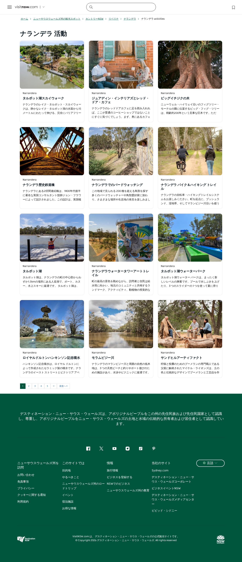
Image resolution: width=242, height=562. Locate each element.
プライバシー (25, 488)
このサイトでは (73, 463)
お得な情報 (69, 508)
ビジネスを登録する (119, 477)
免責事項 (23, 481)
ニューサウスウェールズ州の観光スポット (56, 19)
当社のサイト (161, 463)
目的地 (66, 470)
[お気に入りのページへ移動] (233, 7)
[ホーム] (26, 7)
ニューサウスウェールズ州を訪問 (38, 465)
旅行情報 (112, 470)
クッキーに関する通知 (31, 494)
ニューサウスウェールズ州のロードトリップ (83, 486)
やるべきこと (70, 477)
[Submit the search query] (91, 7)
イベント (68, 495)
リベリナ (114, 19)
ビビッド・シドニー (164, 510)
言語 (210, 463)
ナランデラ (130, 19)
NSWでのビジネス (118, 483)
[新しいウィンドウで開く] (52, 65)
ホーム (24, 19)
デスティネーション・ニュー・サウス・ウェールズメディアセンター (173, 500)
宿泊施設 (68, 501)
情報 (110, 463)
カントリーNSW (94, 19)
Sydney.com (160, 470)
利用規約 (23, 501)
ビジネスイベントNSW (166, 488)
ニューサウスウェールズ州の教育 (128, 490)
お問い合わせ (25, 474)
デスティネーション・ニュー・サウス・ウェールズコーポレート (173, 479)
